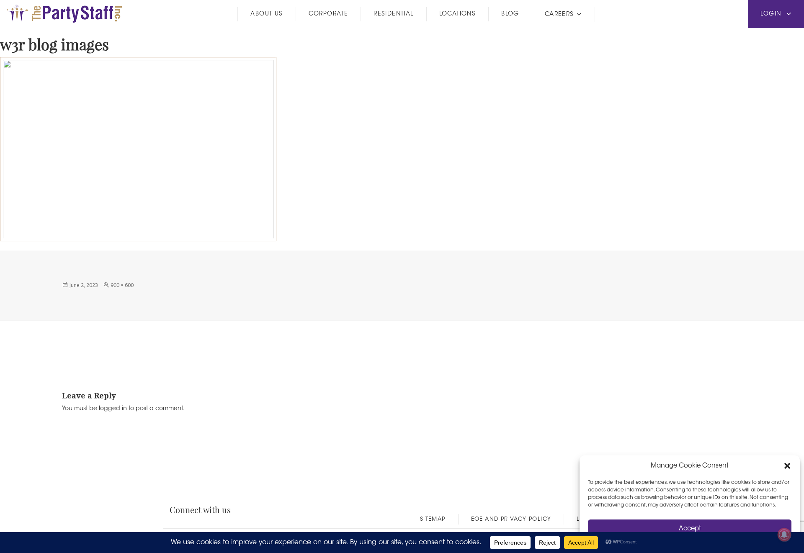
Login (771, 14)
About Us (266, 14)
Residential (393, 14)
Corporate (328, 14)
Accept (690, 529)
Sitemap (433, 519)
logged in (113, 409)
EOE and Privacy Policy (511, 519)
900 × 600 (122, 285)
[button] (787, 466)
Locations (457, 14)
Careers (559, 15)
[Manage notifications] (784, 534)
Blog (510, 14)
